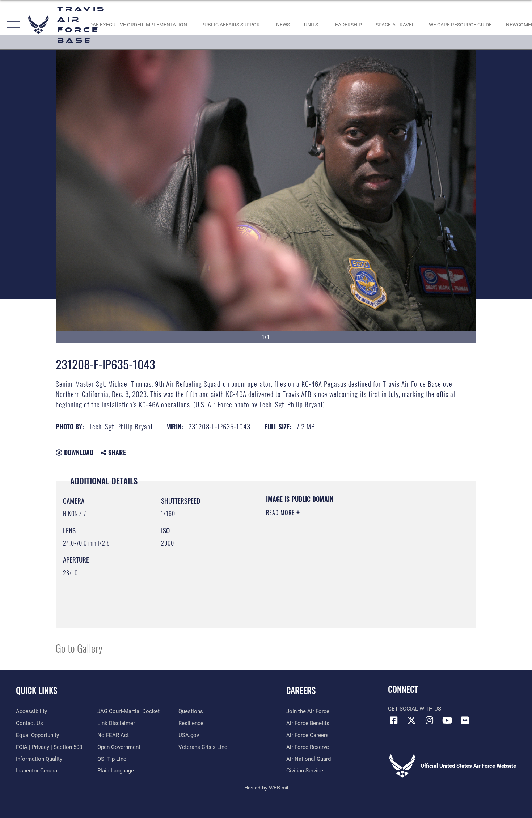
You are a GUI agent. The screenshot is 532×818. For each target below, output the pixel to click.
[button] (12, 24)
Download (77, 452)
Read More (281, 512)
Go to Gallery (79, 648)
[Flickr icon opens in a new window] (465, 720)
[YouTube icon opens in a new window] (447, 720)
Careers (301, 690)
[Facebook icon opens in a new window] (393, 720)
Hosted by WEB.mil (266, 788)
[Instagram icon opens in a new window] (429, 720)
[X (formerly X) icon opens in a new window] (411, 720)
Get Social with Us (414, 708)
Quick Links (36, 690)
